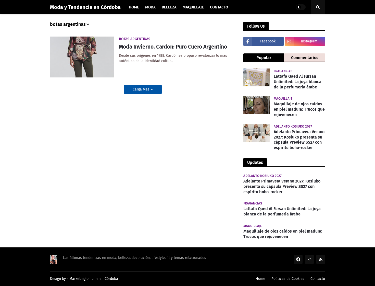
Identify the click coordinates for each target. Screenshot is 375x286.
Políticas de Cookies (287, 279)
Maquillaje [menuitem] (193, 7)
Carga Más (142, 89)
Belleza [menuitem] (169, 7)
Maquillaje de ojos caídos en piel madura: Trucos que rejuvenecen (299, 109)
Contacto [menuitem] (219, 7)
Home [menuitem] (134, 7)
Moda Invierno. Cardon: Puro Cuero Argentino (173, 46)
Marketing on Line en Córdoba (93, 279)
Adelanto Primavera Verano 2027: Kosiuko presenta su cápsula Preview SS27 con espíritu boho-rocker (299, 139)
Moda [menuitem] (150, 7)
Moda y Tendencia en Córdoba (85, 7)
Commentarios (304, 57)
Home (260, 279)
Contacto (317, 279)
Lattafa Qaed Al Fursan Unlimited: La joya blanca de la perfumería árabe (297, 81)
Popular (263, 57)
